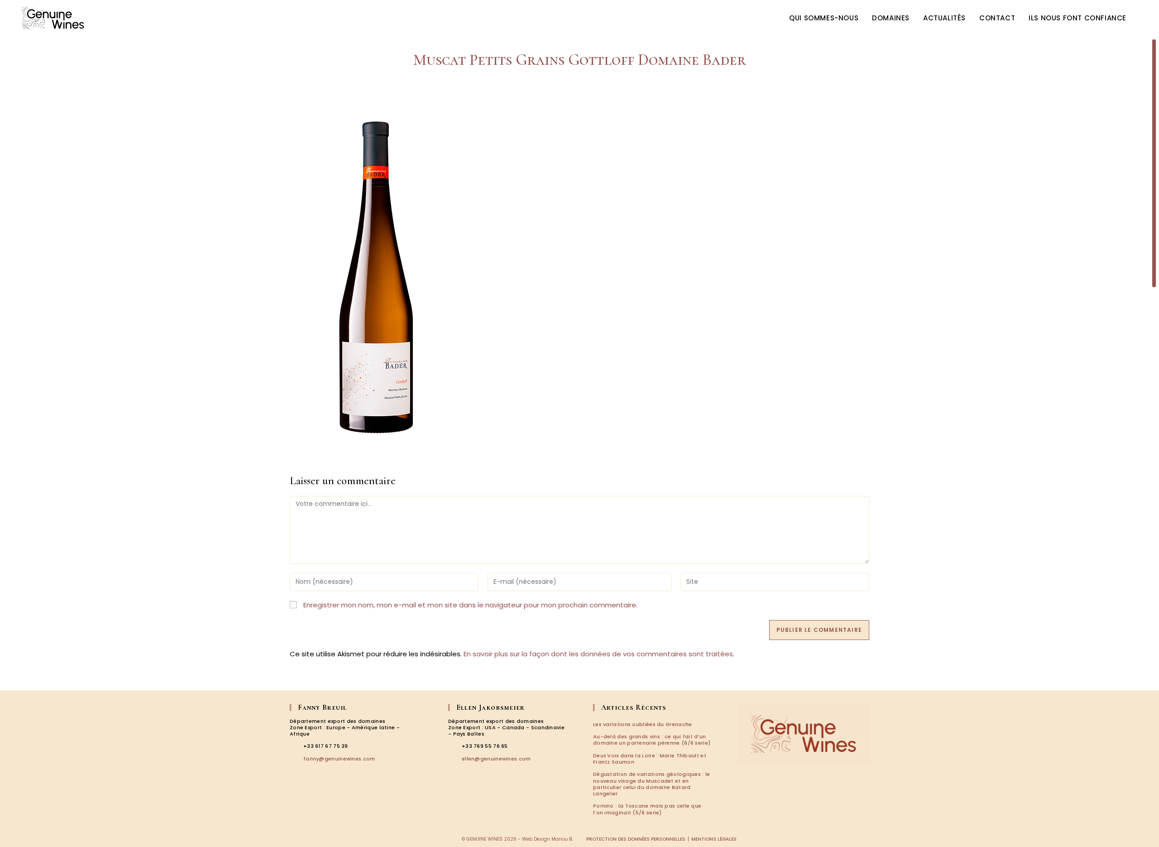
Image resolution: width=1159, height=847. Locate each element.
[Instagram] (308, 798)
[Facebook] (296, 798)
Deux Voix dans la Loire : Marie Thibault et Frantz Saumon (649, 758)
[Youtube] (334, 798)
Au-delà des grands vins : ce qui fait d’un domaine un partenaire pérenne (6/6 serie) (651, 739)
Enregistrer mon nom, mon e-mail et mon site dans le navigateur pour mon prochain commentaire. (470, 605)
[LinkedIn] (322, 798)
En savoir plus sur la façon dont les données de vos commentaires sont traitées (598, 654)
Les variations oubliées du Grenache (642, 724)
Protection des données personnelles (635, 839)
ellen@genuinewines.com (496, 758)
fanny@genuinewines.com (339, 758)
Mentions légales (714, 839)
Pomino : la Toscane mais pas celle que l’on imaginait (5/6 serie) (647, 809)
